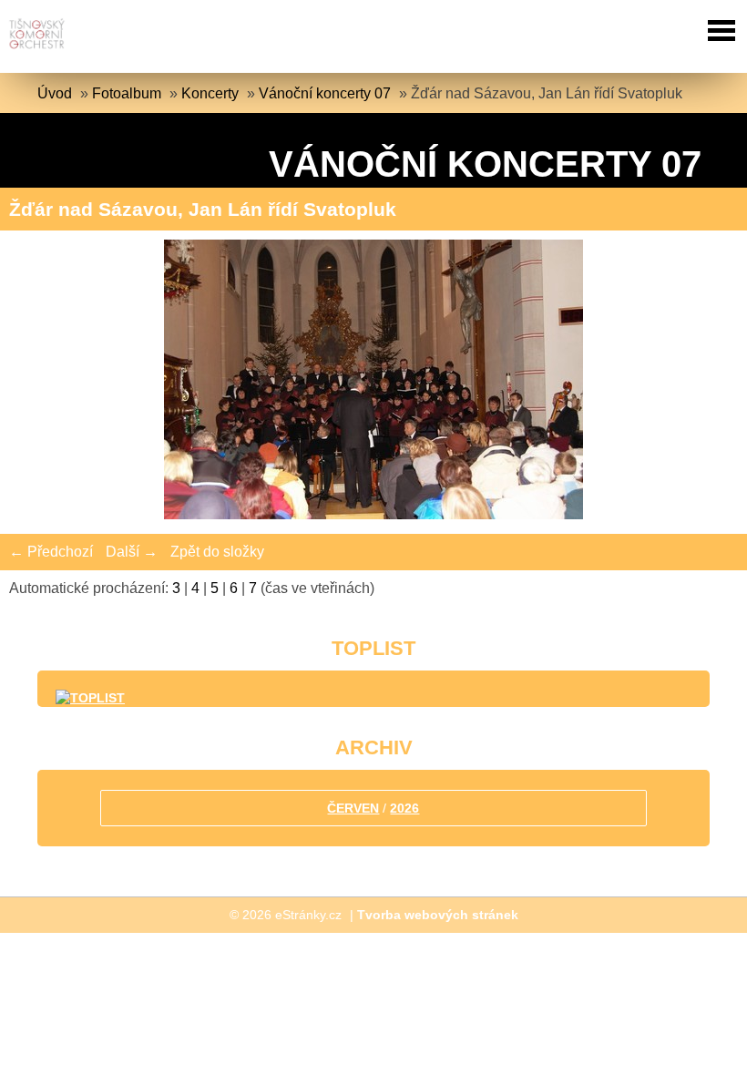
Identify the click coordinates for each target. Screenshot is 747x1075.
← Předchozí (51, 551)
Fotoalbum (126, 93)
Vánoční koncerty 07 (325, 93)
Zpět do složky (217, 551)
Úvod (54, 93)
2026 (404, 808)
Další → (132, 551)
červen (353, 808)
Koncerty (210, 93)
